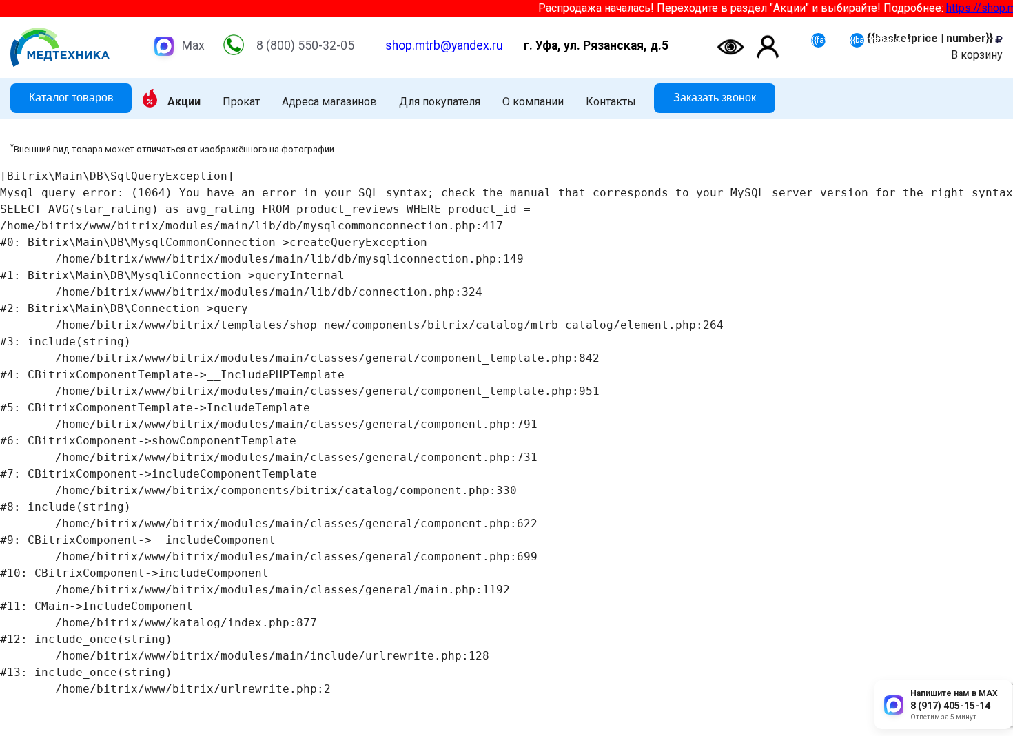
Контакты (611, 102)
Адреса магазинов (329, 102)
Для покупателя (439, 102)
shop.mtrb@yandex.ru (444, 45)
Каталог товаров (71, 97)
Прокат (241, 102)
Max (193, 45)
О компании (533, 102)
